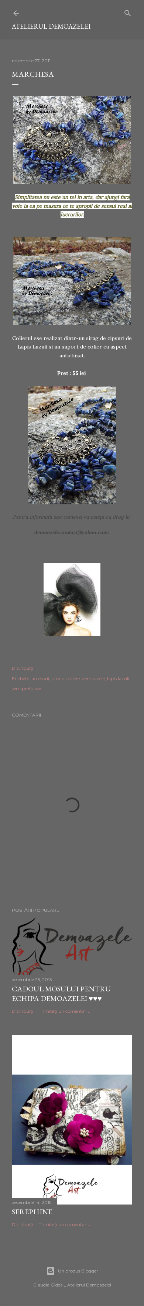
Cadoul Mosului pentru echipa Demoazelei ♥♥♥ (61, 993)
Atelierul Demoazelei (51, 26)
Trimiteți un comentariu (64, 1011)
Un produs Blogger (78, 1271)
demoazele (93, 678)
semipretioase (26, 688)
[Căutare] (127, 11)
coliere (73, 678)
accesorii (40, 678)
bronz (57, 678)
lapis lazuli (118, 678)
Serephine (32, 1211)
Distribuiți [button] (22, 668)
